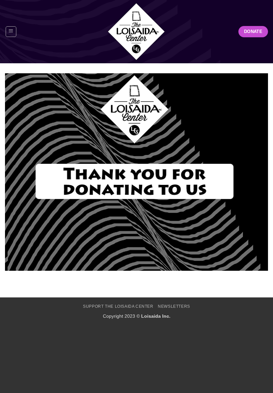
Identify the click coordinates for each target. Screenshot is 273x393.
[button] (11, 31)
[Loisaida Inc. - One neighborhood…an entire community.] (136, 31)
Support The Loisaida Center (118, 306)
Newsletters (174, 306)
